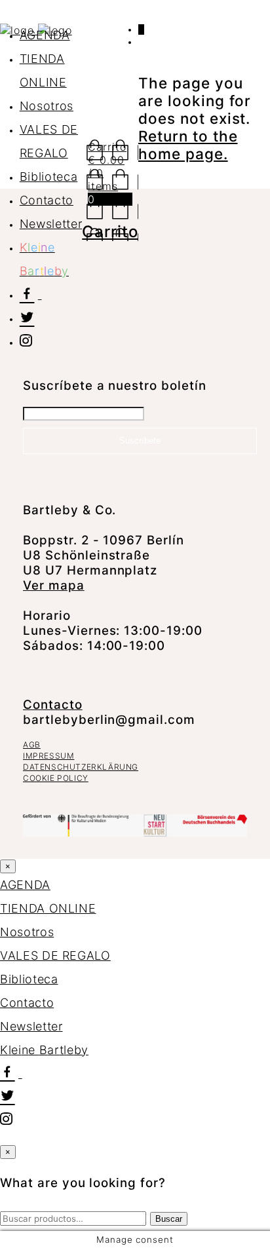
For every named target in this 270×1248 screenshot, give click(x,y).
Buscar (168, 1219)
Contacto (46, 200)
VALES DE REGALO (55, 955)
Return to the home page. (187, 144)
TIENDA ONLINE (48, 908)
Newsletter (51, 224)
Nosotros (46, 106)
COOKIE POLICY (55, 778)
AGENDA (45, 35)
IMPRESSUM (48, 756)
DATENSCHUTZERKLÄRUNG (80, 767)
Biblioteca (49, 176)
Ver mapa (54, 585)
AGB (32, 744)
